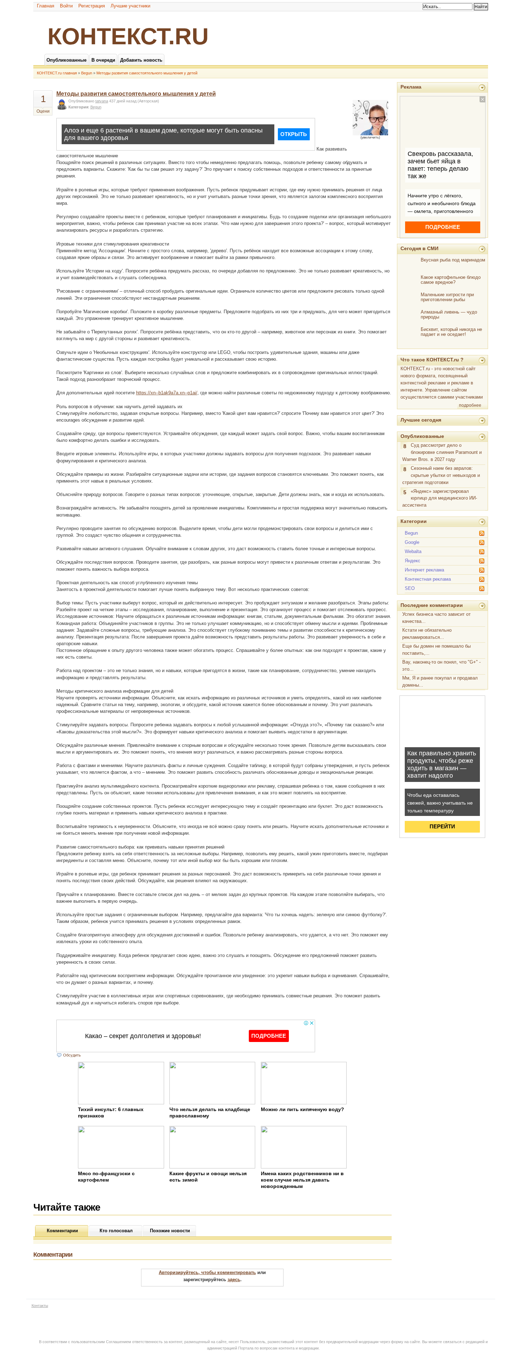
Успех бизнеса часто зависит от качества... (436, 618)
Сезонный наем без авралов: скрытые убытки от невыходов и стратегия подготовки (441, 475)
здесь (234, 1279)
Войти (66, 6)
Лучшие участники (130, 6)
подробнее (470, 405)
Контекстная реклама (428, 579)
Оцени (43, 111)
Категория (78, 107)
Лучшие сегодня (420, 420)
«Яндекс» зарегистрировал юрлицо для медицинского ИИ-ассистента (439, 498)
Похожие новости (170, 1230)
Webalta (413, 551)
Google (412, 542)
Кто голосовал (116, 1230)
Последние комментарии (431, 605)
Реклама (410, 87)
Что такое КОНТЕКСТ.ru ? (432, 359)
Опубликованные (422, 436)
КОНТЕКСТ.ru (128, 36)
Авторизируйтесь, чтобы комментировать (207, 1272)
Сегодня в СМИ (419, 248)
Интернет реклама (424, 570)
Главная (45, 6)
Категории (413, 521)
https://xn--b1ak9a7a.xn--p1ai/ (166, 392)
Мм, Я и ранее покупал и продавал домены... (440, 681)
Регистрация (91, 6)
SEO (410, 588)
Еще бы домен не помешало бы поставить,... (436, 649)
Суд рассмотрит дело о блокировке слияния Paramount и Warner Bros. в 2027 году (442, 452)
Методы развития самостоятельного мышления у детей (146, 73)
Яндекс (412, 560)
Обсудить (72, 1055)
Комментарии (62, 1230)
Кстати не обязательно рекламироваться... (427, 633)
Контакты (40, 1305)
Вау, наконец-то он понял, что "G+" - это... (441, 665)
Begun (86, 73)
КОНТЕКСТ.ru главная (57, 73)
